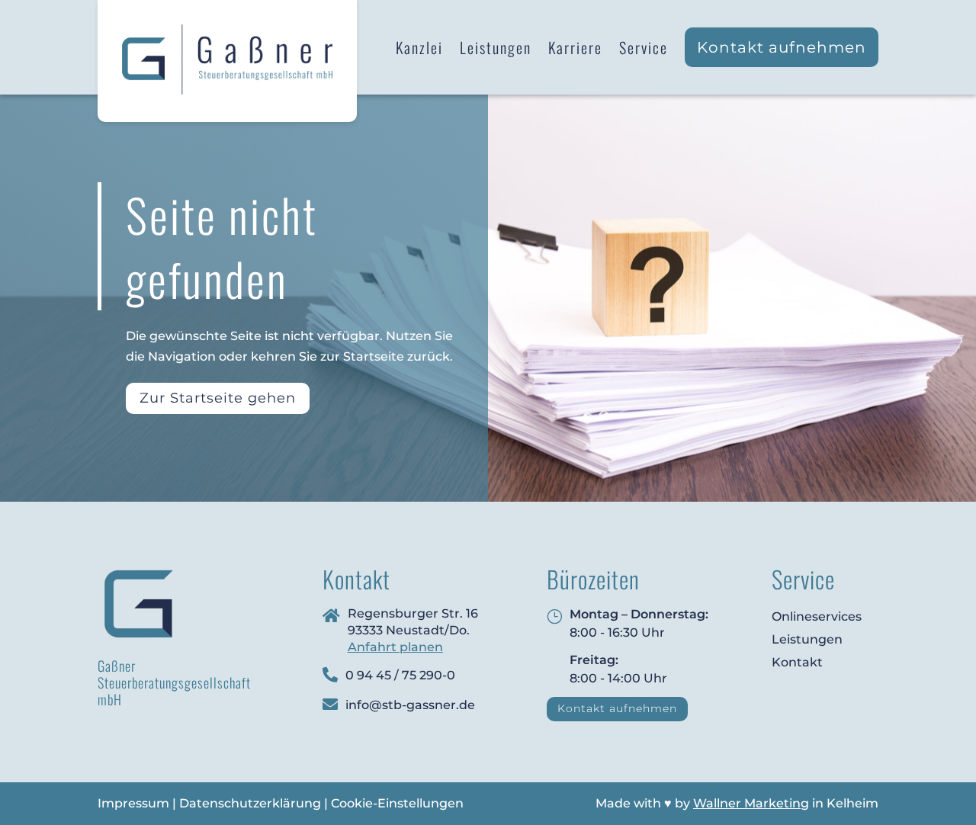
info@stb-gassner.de (410, 705)
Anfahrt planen (395, 647)
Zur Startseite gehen (218, 398)
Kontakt (797, 662)
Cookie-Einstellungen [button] (397, 803)
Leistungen (495, 47)
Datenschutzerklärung (250, 803)
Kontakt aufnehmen (781, 47)
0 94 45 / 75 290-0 (400, 675)
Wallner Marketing (751, 803)
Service (643, 47)
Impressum (133, 803)
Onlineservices (817, 616)
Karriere (575, 47)
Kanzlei (419, 47)
